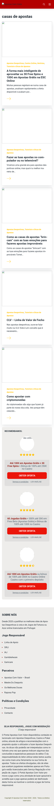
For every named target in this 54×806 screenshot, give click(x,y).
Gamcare (8, 662)
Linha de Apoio (11, 642)
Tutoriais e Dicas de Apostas (18, 66)
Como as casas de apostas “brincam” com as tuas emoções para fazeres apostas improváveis (27, 240)
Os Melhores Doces (13, 687)
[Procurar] (44, 4)
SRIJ (6, 647)
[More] (9, 98)
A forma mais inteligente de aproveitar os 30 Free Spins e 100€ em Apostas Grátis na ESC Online (26, 75)
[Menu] (49, 4)
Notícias (40, 63)
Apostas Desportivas (15, 63)
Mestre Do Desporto (13, 682)
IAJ (5, 652)
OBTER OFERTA (27, 475)
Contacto (8, 713)
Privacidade (9, 708)
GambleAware (10, 657)
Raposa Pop (10, 692)
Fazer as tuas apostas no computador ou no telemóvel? (26, 159)
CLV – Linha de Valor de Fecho (25, 320)
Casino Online (30, 63)
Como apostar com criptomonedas (18, 398)
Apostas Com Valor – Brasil (17, 677)
